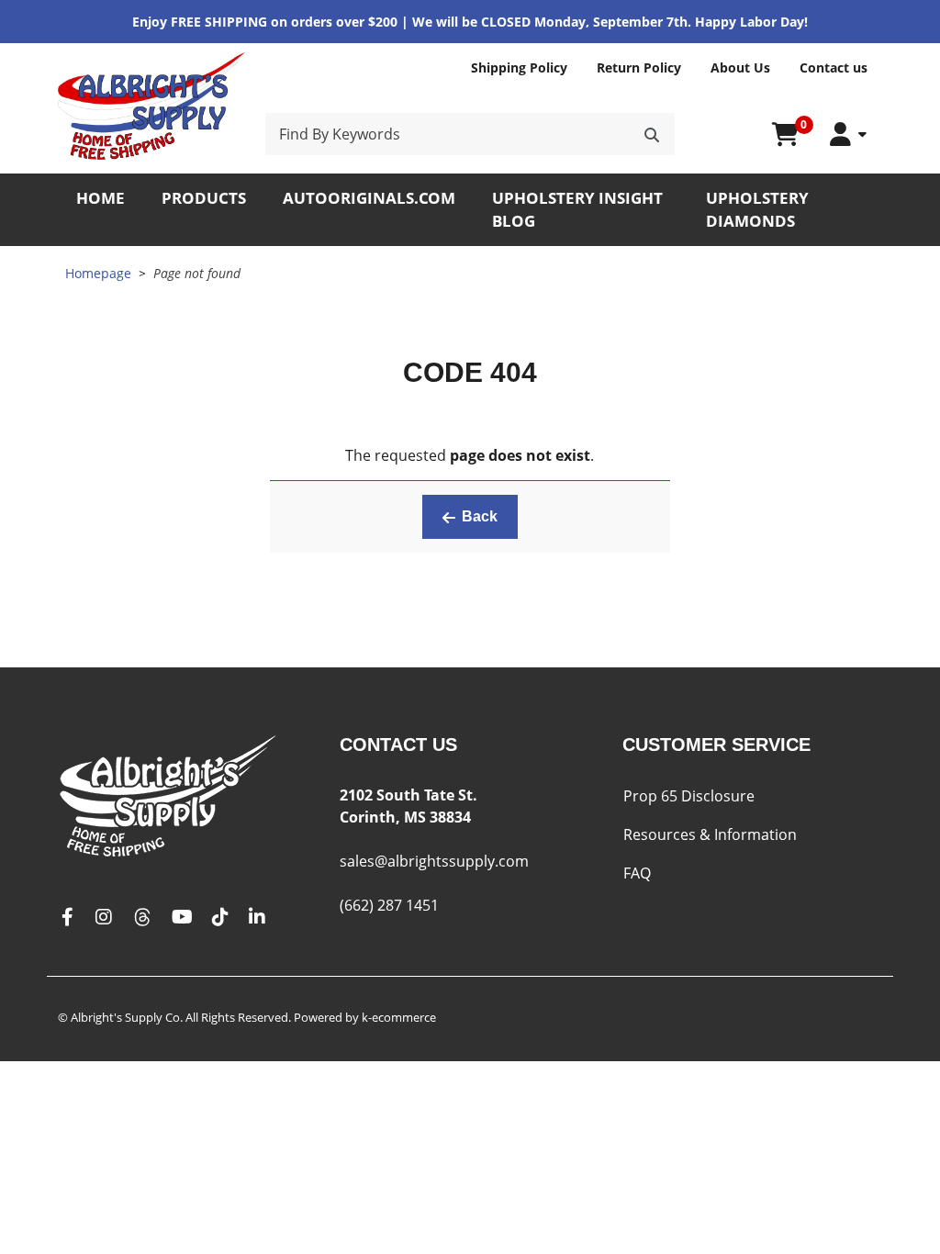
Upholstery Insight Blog (577, 209)
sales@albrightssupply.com (434, 861)
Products (204, 197)
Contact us (833, 67)
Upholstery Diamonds (757, 209)
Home (100, 197)
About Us (740, 67)
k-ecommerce (399, 1017)
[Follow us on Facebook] (67, 917)
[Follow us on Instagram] (104, 917)
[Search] (652, 134)
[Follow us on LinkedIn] (257, 917)
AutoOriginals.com (369, 197)
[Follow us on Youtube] (182, 917)
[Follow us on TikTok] (220, 917)
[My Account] (848, 134)
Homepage (98, 273)
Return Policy (639, 67)
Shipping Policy (519, 67)
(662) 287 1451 (389, 905)
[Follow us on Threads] (142, 917)
